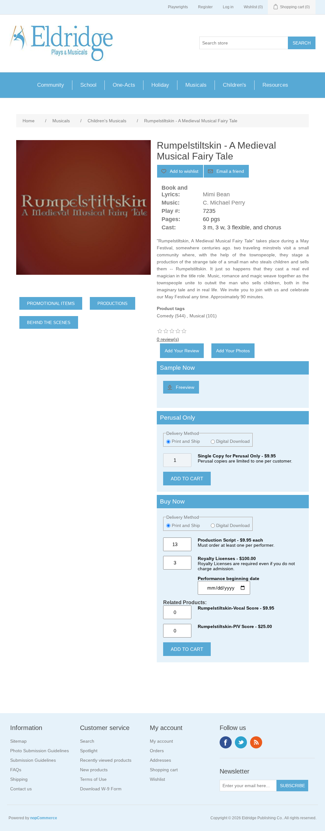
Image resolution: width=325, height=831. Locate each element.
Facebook (226, 742)
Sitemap (18, 741)
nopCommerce (43, 818)
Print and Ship (185, 441)
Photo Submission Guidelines (39, 750)
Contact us (21, 788)
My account (161, 741)
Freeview (185, 387)
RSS (256, 742)
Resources (275, 85)
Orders (157, 750)
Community (50, 85)
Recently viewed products (105, 760)
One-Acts (124, 85)
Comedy (165, 315)
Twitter (241, 742)
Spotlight (88, 750)
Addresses (160, 760)
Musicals (196, 85)
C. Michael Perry (224, 202)
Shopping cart (164, 769)
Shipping (19, 779)
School (88, 85)
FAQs (15, 769)
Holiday (160, 85)
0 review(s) (168, 339)
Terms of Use (93, 779)
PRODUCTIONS (112, 303)
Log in (228, 7)
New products (94, 769)
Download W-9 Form (101, 788)
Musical (197, 315)
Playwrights (178, 7)
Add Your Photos (233, 350)
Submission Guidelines (33, 760)
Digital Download (232, 441)
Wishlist (157, 779)
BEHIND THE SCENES (48, 322)
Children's (234, 85)
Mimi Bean (216, 194)
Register (205, 7)
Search (87, 741)
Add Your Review (182, 350)
